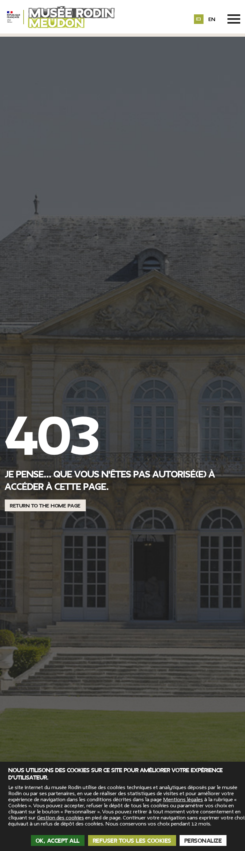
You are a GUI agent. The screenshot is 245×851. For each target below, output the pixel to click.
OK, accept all (58, 841)
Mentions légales (183, 799)
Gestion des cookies (60, 817)
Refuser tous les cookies (132, 841)
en (211, 19)
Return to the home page (45, 506)
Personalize (203, 841)
